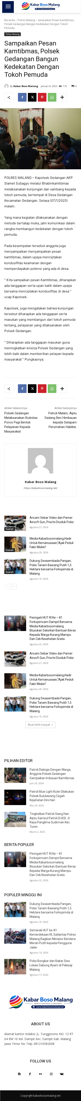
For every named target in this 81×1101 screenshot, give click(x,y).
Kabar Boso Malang (25, 86)
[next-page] (14, 586)
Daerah (10, 528)
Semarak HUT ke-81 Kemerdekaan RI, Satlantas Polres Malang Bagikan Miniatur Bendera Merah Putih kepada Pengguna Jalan (53, 938)
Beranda (9, 20)
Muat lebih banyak (39, 725)
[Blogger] (19, 1074)
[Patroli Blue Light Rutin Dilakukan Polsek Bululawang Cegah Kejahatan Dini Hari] (15, 797)
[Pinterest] (42, 97)
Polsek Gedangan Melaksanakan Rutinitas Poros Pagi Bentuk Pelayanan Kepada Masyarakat (21, 422)
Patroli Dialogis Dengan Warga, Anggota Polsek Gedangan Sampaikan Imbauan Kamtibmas (52, 774)
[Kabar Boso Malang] (7, 86)
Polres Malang (26, 20)
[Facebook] (22, 97)
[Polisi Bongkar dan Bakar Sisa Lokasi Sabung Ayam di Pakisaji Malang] (15, 966)
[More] (62, 97)
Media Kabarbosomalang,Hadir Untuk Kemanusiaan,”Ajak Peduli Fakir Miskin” (51, 543)
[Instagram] (51, 1074)
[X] (32, 97)
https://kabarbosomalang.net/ (40, 488)
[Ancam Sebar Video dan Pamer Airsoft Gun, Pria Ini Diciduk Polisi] (15, 523)
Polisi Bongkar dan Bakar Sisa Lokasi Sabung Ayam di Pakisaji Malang (51, 965)
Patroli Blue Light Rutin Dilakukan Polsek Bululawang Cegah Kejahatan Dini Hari (52, 796)
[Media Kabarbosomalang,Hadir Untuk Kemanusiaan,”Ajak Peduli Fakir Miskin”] (15, 544)
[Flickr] (40, 1074)
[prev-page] (7, 586)
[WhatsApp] (52, 97)
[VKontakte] (61, 1074)
